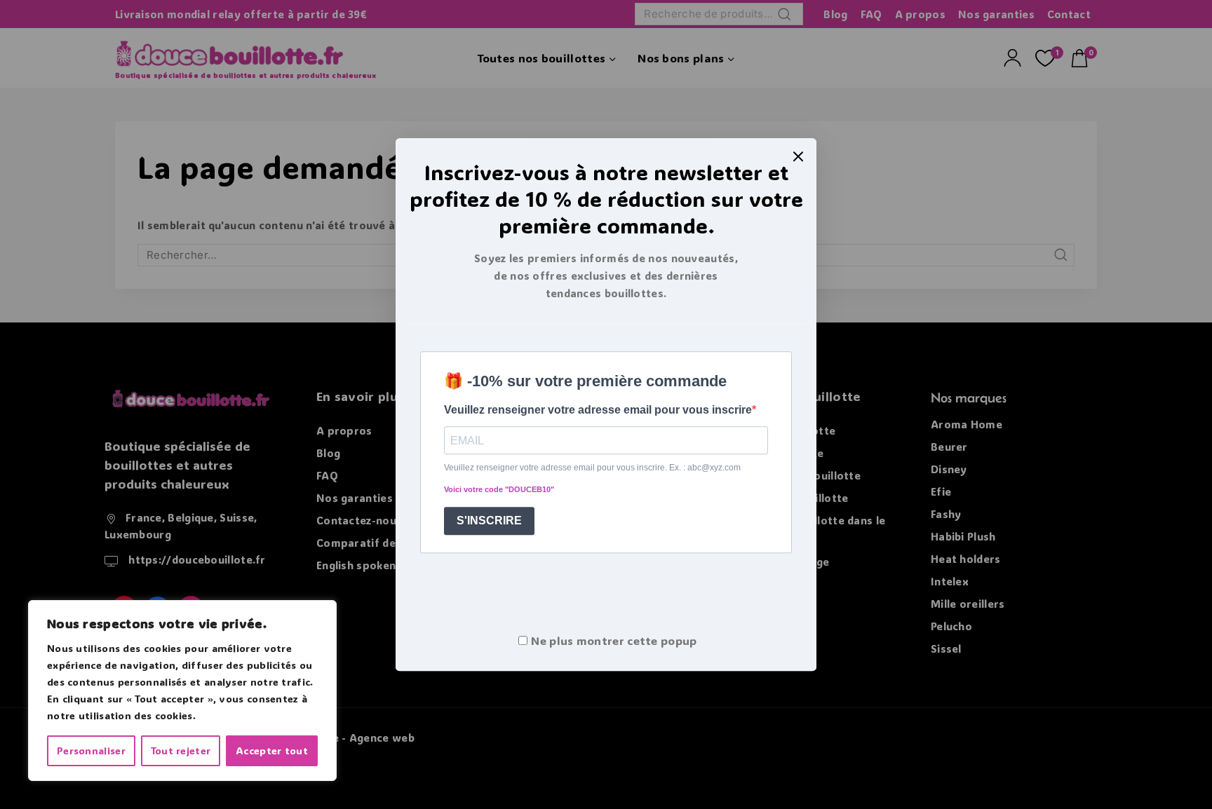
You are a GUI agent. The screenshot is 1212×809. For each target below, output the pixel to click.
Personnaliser (91, 750)
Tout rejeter (181, 750)
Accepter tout (272, 750)
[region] (182, 690)
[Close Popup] (798, 156)
